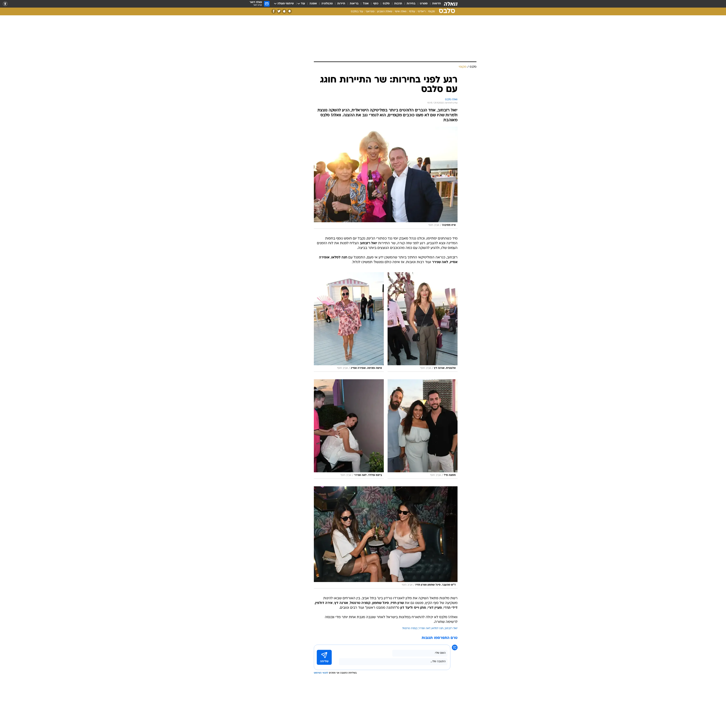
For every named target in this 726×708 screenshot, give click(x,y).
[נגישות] (5, 4)
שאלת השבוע (384, 11)
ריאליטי (422, 11)
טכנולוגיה (327, 3)
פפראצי (370, 11)
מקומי (431, 11)
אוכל (366, 3)
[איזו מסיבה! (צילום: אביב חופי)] (386, 178)
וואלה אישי (400, 11)
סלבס (386, 3)
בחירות (411, 3)
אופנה (313, 3)
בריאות (354, 3)
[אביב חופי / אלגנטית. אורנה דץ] (423, 322)
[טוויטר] (279, 11)
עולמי (412, 11)
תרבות (398, 3)
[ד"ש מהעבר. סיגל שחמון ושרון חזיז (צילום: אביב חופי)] (386, 537)
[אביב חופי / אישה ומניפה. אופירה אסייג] (349, 322)
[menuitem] (434, 4)
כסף (375, 3)
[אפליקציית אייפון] (284, 11)
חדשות (436, 3)
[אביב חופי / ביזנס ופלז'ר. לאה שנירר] (349, 429)
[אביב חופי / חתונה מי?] (423, 429)
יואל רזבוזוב (451, 628)
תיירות (341, 3)
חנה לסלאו (437, 628)
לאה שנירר (424, 628)
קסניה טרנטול (409, 628)
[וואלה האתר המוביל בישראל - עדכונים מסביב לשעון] (451, 4)
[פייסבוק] (273, 11)
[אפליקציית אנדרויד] (289, 11)
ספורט (424, 3)
